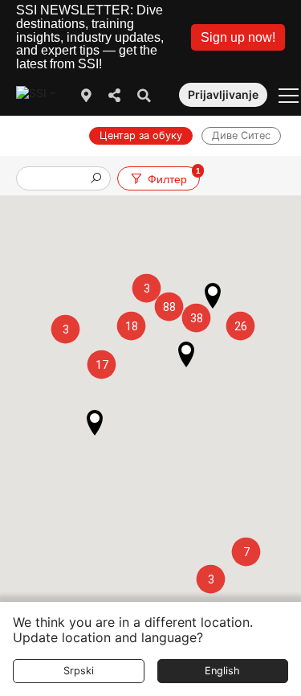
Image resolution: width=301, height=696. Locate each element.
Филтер (173, 175)
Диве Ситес (241, 135)
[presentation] (57, 179)
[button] (238, 37)
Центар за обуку (141, 135)
